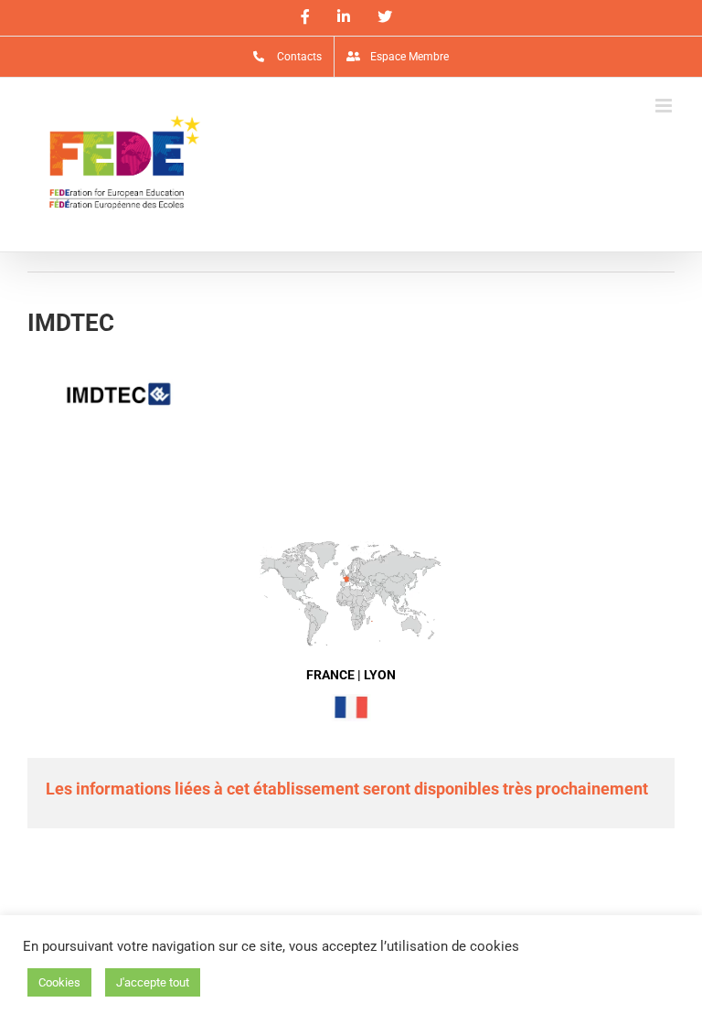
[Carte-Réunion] (351, 546)
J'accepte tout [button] (152, 982)
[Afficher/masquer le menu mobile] (665, 105)
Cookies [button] (59, 982)
